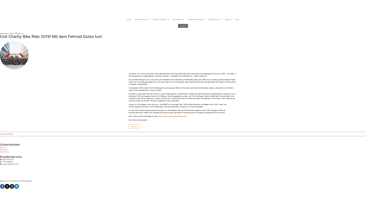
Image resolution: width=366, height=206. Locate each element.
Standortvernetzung (195, 19)
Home (129, 19)
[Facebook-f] (2, 186)
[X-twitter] (7, 186)
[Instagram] (12, 186)
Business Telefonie (160, 19)
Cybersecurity (214, 19)
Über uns (228, 19)
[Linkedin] (16, 186)
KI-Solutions (177, 19)
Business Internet (141, 19)
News (237, 19)
